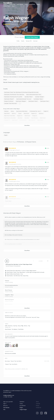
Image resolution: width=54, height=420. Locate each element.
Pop (22, 325)
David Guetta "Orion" (44, 101)
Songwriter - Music (9, 295)
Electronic (10, 325)
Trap (29, 325)
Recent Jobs (12, 4)
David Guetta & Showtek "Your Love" (23, 99)
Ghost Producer (8, 290)
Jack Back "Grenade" (39, 96)
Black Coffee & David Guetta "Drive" (33, 94)
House (19, 325)
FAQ (4, 409)
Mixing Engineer (8, 304)
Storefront (22, 401)
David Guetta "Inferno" (33, 101)
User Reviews (6, 407)
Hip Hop (15, 325)
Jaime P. (19, 198)
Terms (37, 401)
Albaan (18, 181)
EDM (6, 325)
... (19, 103)
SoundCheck (32, 4)
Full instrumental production (11, 285)
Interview (35, 41)
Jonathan (19, 164)
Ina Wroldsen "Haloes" (38, 99)
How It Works (20, 4)
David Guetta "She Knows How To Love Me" (13, 96)
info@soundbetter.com (8, 395)
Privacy (37, 405)
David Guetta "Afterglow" (21, 101)
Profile (18, 41)
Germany (5, 26)
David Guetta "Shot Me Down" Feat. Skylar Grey (14, 94)
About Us (5, 405)
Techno (25, 325)
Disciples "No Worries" (8, 101)
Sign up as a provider (8, 401)
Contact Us (38, 407)
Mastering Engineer (9, 299)
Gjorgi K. (18, 150)
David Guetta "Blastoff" (9, 99)
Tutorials (38, 403)
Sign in (13, 6)
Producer (7, 280)
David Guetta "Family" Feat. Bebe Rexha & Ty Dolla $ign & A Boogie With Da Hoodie (21, 92)
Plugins (38, 4)
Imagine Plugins (6, 6)
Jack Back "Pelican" (29, 96)
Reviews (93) (29, 41)
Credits (22, 41)
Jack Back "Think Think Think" (10, 103)
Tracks (26, 4)
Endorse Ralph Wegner (10, 142)
